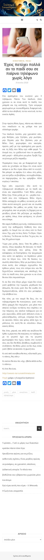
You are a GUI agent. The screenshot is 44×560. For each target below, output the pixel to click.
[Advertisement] (22, 513)
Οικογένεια (18, 61)
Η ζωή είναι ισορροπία (12, 491)
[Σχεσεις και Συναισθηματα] (22, 8)
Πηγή (4, 378)
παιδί (33, 392)
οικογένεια (23, 392)
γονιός (6, 392)
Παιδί (28, 61)
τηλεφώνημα (8, 395)
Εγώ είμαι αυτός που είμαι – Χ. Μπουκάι (20, 485)
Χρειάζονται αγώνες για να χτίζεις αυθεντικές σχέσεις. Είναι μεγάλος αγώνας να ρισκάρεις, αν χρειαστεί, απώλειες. (21, 458)
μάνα (14, 392)
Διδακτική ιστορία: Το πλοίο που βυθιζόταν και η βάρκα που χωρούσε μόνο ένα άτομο (21, 474)
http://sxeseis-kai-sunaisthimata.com (18, 373)
